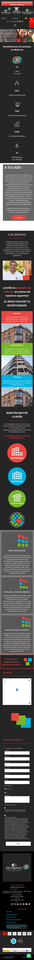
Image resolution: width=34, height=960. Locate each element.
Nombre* (7, 750)
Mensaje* (7, 795)
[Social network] (22, 21)
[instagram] (17, 21)
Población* (7, 768)
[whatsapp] (15, 21)
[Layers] (29, 680)
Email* (6, 780)
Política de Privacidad (22, 817)
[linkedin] (13, 21)
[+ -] (17, 691)
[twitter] (10, 21)
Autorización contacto (10, 804)
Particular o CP (8, 785)
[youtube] (20, 21)
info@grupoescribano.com (17, 887)
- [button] (5, 682)
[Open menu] (15, 25)
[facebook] (8, 21)
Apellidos (7, 756)
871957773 (15, 18)
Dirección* (7, 762)
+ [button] (5, 680)
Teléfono (7, 774)
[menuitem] (17, 911)
